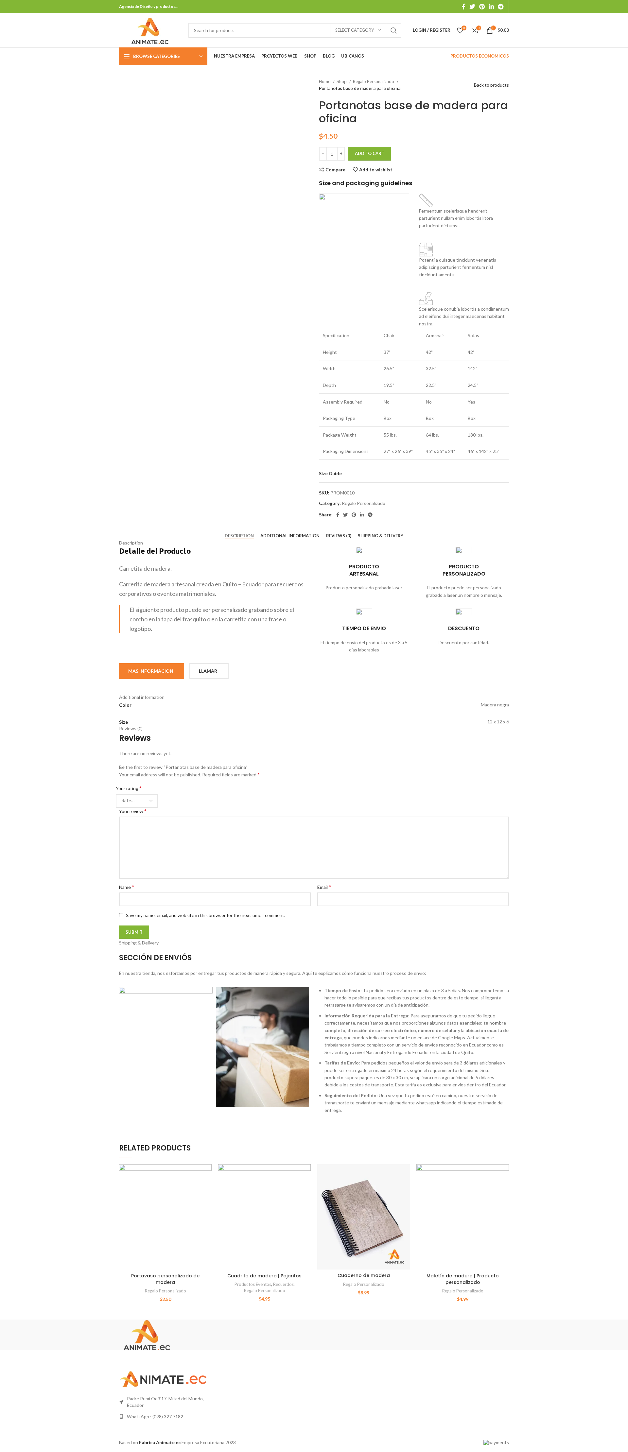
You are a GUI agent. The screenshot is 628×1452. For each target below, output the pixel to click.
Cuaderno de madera (364, 1275)
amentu (446, 274)
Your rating (129, 788)
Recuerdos (283, 1284)
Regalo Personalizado (374, 81)
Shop (342, 81)
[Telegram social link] (500, 6)
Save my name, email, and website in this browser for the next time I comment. (205, 915)
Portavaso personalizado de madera (165, 1279)
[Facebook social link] (463, 6)
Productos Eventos (253, 1284)
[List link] (164, 1416)
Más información (150, 671)
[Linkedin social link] (491, 6)
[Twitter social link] (472, 6)
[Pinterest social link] (482, 6)
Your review (133, 811)
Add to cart (369, 153)
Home (325, 81)
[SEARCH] (393, 30)
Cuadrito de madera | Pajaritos (264, 1275)
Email (324, 887)
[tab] (239, 536)
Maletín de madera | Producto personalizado (463, 1279)
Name (126, 887)
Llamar (208, 671)
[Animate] (147, 1334)
